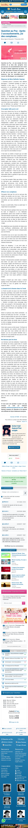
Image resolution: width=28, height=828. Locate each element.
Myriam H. (14, 572)
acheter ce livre (14, 447)
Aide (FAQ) (4, 777)
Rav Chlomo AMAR (21, 806)
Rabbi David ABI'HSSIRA (7, 806)
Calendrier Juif (18, 751)
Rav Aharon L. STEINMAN (7, 793)
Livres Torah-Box (19, 756)
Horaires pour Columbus (12, 693)
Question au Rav (21, 11)
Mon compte (5, 1)
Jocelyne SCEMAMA (16, 587)
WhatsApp (19, 775)
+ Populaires (6, 651)
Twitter (18, 770)
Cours (12, 651)
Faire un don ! (4, 772)
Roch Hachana (9, 11)
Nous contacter (8, 728)
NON (18, 458)
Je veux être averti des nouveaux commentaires (11, 497)
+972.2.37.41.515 (8, 732)
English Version (19, 761)
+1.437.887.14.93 (22, 732)
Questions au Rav (20, 651)
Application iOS (20, 778)
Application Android (21, 780)
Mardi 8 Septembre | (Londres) (14, 641)
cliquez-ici (24, 421)
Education (14, 578)
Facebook (19, 772)
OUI (11, 458)
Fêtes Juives (4, 753)
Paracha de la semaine (7, 751)
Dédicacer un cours (6, 760)
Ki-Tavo (17, 711)
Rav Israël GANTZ (7, 819)
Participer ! (23, 4)
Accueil (3, 24)
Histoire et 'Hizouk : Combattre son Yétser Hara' (14, 471)
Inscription (17, 758)
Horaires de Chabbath (20, 755)
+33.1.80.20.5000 (22, 728)
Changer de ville (14, 722)
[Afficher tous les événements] (9, 1)
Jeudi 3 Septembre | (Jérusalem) (13, 627)
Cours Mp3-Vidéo (5, 756)
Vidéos (15, 11)
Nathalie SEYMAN (14, 417)
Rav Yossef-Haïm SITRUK (21, 820)
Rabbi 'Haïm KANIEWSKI (21, 793)
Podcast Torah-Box (20, 760)
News (2, 755)
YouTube (18, 773)
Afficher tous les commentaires (14, 546)
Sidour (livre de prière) (20, 753)
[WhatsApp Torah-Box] (25, 1)
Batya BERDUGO (15, 580)
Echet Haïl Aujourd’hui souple (16, 428)
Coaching (9, 24)
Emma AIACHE (15, 564)
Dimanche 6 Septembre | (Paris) (13, 634)
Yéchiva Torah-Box (6, 758)
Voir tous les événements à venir (14, 646)
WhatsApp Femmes (21, 777)
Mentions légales (5, 773)
